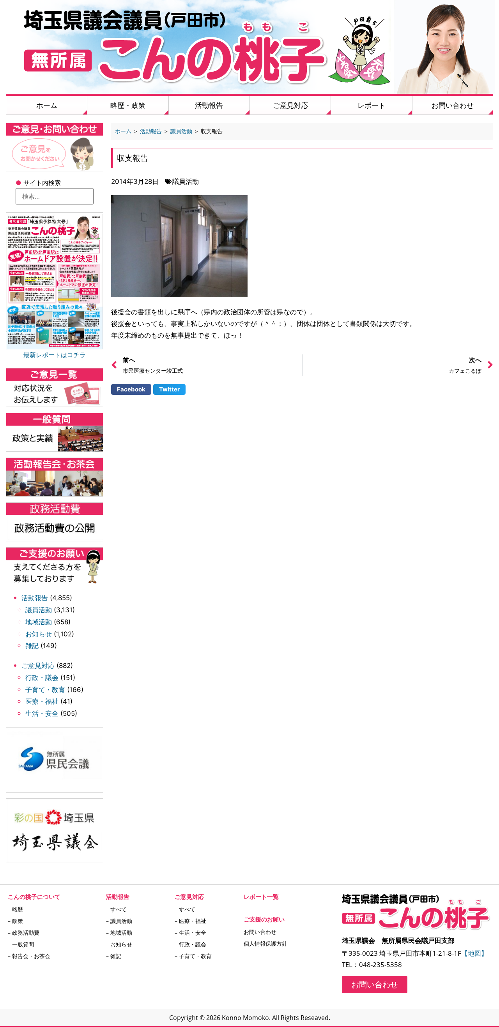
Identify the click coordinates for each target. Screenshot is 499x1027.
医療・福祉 (41, 701)
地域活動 (38, 622)
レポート (371, 105)
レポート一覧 (261, 896)
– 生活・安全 (190, 932)
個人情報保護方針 (265, 943)
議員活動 (38, 610)
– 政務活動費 (23, 932)
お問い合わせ (453, 105)
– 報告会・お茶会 (29, 956)
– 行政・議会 (190, 944)
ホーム (46, 105)
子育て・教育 (45, 690)
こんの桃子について (34, 896)
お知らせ (38, 634)
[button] (131, 389)
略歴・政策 (127, 105)
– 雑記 (113, 956)
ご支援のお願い (264, 919)
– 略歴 (15, 909)
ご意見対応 (290, 105)
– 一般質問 (21, 944)
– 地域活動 (119, 932)
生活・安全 (41, 713)
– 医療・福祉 (190, 921)
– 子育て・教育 (193, 956)
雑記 (32, 646)
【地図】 (474, 953)
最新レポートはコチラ (54, 355)
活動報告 (209, 105)
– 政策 (15, 921)
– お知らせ (119, 944)
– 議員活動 (119, 921)
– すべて (116, 909)
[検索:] (55, 196)
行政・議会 (41, 678)
